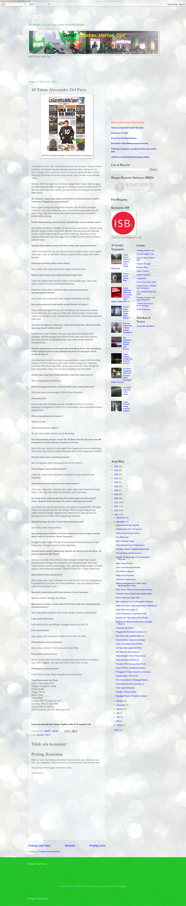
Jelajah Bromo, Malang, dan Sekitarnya (147, 287)
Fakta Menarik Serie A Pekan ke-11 (130, 656)
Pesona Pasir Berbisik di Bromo (124, 138)
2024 (116, 474)
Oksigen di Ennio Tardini (126, 692)
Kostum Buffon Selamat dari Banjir (130, 640)
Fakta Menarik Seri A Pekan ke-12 (130, 545)
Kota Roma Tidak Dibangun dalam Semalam (129, 143)
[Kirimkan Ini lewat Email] (65, 731)
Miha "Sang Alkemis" (125, 563)
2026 (116, 466)
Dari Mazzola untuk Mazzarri (128, 652)
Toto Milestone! (122, 537)
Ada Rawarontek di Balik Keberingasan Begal (130, 157)
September (121, 705)
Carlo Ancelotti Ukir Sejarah (127, 525)
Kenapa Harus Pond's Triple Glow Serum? (126, 312)
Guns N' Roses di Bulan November (130, 668)
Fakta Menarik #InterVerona (127, 660)
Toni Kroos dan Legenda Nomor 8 (130, 636)
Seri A (47, 735)
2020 (116, 490)
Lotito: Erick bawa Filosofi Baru (129, 644)
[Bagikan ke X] (70, 731)
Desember (121, 518)
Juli (118, 713)
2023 (116, 478)
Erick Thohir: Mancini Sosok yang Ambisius (134, 590)
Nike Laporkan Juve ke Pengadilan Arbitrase (134, 602)
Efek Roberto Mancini (125, 571)
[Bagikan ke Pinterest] (76, 731)
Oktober (120, 701)
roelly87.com (51, 15)
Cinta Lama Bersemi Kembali (128, 567)
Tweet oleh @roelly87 (146, 326)
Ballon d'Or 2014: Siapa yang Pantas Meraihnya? (136, 606)
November (121, 522)
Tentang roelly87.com (146, 250)
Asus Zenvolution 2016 (146, 282)
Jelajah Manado (143, 275)
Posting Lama (97, 845)
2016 (116, 506)
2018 (116, 498)
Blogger (123, 886)
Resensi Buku (142, 267)
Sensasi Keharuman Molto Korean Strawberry (127, 327)
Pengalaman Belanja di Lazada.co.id (131, 632)
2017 (116, 502)
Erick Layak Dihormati (125, 688)
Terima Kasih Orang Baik (126, 277)
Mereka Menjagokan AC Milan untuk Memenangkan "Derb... (131, 584)
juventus (40, 735)
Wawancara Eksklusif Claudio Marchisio (127, 127)
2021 (116, 486)
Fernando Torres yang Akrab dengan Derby (134, 594)
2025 (116, 470)
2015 (116, 510)
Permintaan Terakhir (119, 133)
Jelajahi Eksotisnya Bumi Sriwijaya (145, 304)
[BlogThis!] (68, 731)
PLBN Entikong (143, 309)
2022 (116, 482)
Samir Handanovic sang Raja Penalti (131, 614)
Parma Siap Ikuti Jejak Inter (127, 598)
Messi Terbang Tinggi (125, 541)
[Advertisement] (81, 68)
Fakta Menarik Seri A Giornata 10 (130, 684)
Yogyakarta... (142, 278)
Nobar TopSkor (143, 271)
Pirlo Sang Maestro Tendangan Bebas (132, 680)
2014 (116, 514)
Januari (119, 725)
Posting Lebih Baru (39, 845)
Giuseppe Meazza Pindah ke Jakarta (131, 696)
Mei (118, 721)
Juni (118, 717)
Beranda (70, 845)
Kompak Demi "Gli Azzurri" (127, 676)
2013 (116, 730)
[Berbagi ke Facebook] (73, 731)
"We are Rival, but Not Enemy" (129, 553)
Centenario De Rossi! (125, 628)
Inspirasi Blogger (144, 264)
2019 (116, 494)
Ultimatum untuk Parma (126, 579)
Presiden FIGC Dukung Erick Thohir (131, 664)
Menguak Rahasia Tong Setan (127, 390)
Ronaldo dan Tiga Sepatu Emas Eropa (132, 618)
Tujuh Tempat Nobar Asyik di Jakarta (126, 406)
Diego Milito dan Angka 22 (127, 610)
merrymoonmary (96, 886)
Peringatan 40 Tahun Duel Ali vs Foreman (133, 672)
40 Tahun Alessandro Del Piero (129, 648)
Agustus (120, 709)
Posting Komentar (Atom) (49, 851)
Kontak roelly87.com (145, 254)
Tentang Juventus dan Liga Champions (146, 299)
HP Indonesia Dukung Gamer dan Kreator (127, 343)
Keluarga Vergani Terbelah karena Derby (133, 549)
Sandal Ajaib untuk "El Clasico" (129, 529)
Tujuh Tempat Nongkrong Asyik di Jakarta (127, 358)
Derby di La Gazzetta (125, 575)
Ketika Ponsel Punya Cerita (127, 533)
